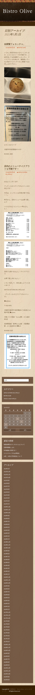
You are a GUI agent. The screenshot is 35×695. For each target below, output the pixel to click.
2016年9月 (7, 653)
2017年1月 (7, 641)
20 (17, 421)
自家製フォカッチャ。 (14, 44)
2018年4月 (7, 600)
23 (29, 421)
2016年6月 (7, 662)
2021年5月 (7, 492)
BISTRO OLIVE (22, 47)
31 (5, 427)
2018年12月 (7, 577)
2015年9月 (7, 677)
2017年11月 (7, 615)
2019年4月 (7, 565)
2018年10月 (7, 583)
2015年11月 (7, 671)
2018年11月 (7, 580)
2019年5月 (7, 562)
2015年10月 (7, 674)
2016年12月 (7, 644)
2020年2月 (7, 536)
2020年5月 (7, 527)
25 (9, 424)
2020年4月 (7, 530)
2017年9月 (7, 621)
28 (21, 424)
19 (13, 421)
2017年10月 (7, 618)
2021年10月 (7, 477)
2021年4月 (7, 495)
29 (25, 424)
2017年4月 (7, 633)
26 (13, 424)
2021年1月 (7, 504)
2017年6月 (7, 627)
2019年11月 (7, 545)
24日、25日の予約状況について (13, 456)
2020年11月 (7, 510)
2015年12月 (7, 668)
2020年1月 (7, 539)
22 (25, 421)
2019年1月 (7, 574)
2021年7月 (7, 486)
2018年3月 (7, 603)
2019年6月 (7, 559)
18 (9, 421)
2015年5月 (7, 680)
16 (29, 419)
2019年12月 (7, 542)
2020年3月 (7, 533)
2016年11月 (7, 647)
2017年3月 (7, 636)
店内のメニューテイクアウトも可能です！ (17, 167)
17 (5, 421)
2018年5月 (7, 597)
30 (29, 424)
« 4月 (9, 430)
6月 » (25, 430)
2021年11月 (7, 474)
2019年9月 (7, 551)
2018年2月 (7, 606)
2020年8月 (7, 518)
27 (17, 424)
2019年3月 (7, 568)
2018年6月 (7, 595)
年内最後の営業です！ (10, 450)
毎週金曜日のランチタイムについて (14, 444)
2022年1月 (7, 469)
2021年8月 (7, 483)
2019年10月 (7, 548)
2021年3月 (7, 498)
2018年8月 (7, 589)
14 (21, 419)
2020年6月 (7, 524)
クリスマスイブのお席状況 (11, 453)
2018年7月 (7, 592)
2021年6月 (7, 489)
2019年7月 (7, 556)
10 (5, 419)
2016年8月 (7, 656)
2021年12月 (7, 471)
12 (13, 419)
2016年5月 (7, 665)
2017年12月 (7, 612)
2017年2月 (7, 639)
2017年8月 (7, 624)
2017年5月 (7, 630)
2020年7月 (7, 521)
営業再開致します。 (9, 447)
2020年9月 (7, 515)
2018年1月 (7, 609)
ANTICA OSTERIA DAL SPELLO (12, 393)
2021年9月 (7, 480)
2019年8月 (7, 554)
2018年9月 (7, 586)
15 (25, 419)
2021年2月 (7, 501)
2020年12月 (7, 507)
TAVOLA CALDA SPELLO (10, 398)
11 (9, 419)
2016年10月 (7, 650)
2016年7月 (7, 659)
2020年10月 (7, 512)
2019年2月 (7, 571)
